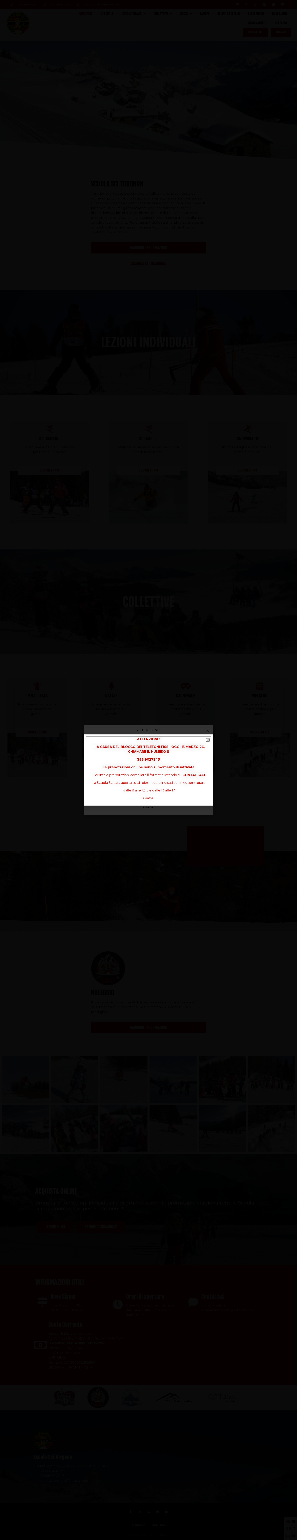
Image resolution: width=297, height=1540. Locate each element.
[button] (207, 739)
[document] (148, 770)
